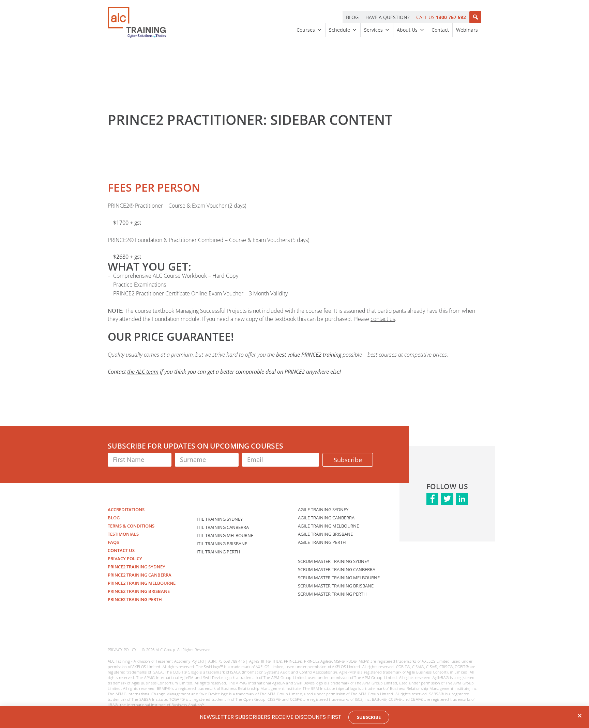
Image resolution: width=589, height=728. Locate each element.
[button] (475, 17)
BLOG (352, 17)
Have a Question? (387, 17)
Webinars (467, 30)
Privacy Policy (125, 558)
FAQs (113, 542)
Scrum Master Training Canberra (336, 569)
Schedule (339, 30)
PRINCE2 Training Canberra (139, 575)
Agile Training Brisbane (325, 534)
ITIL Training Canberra (223, 527)
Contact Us (121, 550)
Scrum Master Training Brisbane (336, 586)
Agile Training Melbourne (328, 526)
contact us (383, 319)
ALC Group (165, 649)
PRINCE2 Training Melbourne (142, 583)
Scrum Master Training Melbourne (339, 578)
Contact (440, 30)
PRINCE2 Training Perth (135, 599)
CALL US (441, 17)
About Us (407, 30)
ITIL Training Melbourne (225, 535)
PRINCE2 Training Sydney (136, 567)
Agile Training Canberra (326, 518)
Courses (306, 30)
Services (373, 30)
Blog (114, 518)
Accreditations (126, 509)
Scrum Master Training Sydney (333, 561)
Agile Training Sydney (323, 509)
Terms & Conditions (131, 526)
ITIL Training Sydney (220, 519)
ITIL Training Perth (218, 552)
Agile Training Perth (322, 542)
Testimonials (123, 534)
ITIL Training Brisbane (222, 543)
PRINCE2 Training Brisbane (139, 591)
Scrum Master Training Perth (332, 594)
